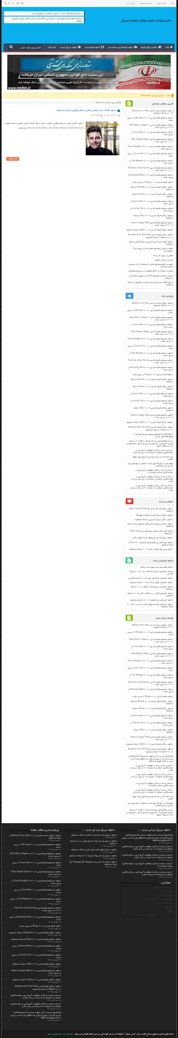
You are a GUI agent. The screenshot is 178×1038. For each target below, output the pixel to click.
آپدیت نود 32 (167, 891)
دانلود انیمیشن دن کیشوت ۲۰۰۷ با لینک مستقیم (151, 600)
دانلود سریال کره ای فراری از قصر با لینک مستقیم (94, 835)
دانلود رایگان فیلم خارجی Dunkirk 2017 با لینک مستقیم (35, 933)
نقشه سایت (161, 3)
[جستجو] (11, 47)
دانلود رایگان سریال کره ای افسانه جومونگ (154, 515)
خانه (172, 3)
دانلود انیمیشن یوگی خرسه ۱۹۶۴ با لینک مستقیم (151, 582)
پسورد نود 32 (167, 895)
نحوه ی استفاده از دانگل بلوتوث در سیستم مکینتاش (150, 271)
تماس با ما (130, 3)
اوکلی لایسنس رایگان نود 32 (160, 899)
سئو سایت (169, 907)
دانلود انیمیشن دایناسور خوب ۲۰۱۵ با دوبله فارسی (150, 578)
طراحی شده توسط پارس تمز (59, 1034)
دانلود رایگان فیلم (149, 47)
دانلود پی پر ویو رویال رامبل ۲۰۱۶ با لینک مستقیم (151, 549)
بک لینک (52, 47)
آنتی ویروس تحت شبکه (146, 915)
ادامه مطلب (13, 159)
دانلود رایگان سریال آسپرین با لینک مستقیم (154, 519)
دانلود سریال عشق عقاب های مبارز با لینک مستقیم (94, 850)
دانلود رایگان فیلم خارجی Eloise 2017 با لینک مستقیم (36, 939)
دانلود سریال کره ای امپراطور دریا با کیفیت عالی (153, 538)
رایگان (170, 911)
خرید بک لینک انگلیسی (163, 887)
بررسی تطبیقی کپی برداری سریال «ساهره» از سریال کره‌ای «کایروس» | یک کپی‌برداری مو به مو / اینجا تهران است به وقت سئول (150, 443)
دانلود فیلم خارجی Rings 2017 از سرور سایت (152, 182)
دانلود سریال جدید (68, 47)
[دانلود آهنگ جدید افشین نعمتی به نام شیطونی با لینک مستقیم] (102, 155)
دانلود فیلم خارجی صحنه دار (120, 47)
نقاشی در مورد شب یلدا (163, 256)
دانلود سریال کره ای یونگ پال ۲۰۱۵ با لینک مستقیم (93, 856)
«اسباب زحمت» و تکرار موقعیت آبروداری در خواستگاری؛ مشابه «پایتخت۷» (154, 471)
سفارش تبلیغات (145, 3)
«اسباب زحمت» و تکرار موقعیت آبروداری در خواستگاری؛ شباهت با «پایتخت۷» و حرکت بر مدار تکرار (152, 479)
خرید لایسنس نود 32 (164, 903)
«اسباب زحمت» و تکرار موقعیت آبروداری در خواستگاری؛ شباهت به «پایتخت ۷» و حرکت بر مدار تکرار (151, 488)
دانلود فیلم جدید (92, 47)
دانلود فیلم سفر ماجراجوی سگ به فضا (156, 567)
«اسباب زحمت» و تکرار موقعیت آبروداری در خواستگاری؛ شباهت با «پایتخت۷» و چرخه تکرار (153, 451)
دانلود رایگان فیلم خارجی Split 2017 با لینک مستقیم (150, 230)
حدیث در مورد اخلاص (164, 260)
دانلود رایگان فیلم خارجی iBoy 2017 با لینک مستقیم (37, 964)
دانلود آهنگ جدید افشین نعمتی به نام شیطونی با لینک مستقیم (86, 110)
